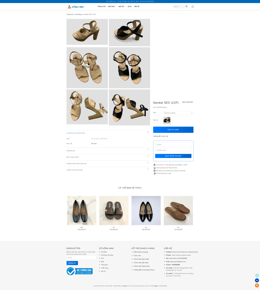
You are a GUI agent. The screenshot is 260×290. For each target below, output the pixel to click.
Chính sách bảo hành (141, 263)
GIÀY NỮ (121, 6)
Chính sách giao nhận (141, 259)
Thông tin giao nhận (75, 170)
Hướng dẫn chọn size (160, 136)
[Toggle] (148, 132)
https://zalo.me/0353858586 (178, 258)
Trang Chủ (101, 6)
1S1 (146, 227)
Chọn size (137, 255)
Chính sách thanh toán (142, 266)
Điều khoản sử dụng (141, 252)
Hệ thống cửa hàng (107, 255)
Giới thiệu (104, 252)
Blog (129, 6)
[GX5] (81, 210)
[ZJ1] (113, 210)
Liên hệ (136, 6)
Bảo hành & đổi (72, 157)
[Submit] (187, 6)
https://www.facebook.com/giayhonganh (185, 252)
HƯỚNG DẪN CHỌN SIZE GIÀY (77, 164)
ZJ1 (114, 227)
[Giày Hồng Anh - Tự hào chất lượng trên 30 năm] (80, 6)
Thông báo (104, 265)
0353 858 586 (160, 165)
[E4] (178, 210)
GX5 (81, 227)
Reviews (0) (71, 151)
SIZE (154, 112)
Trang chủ (70, 14)
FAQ (102, 258)
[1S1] (146, 210)
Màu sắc (155, 120)
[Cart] (192, 7)
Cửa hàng (78, 14)
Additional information (76, 133)
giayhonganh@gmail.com (178, 262)
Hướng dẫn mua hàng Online (144, 270)
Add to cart (173, 130)
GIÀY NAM (111, 6)
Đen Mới (94, 143)
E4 (178, 227)
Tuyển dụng (104, 268)
